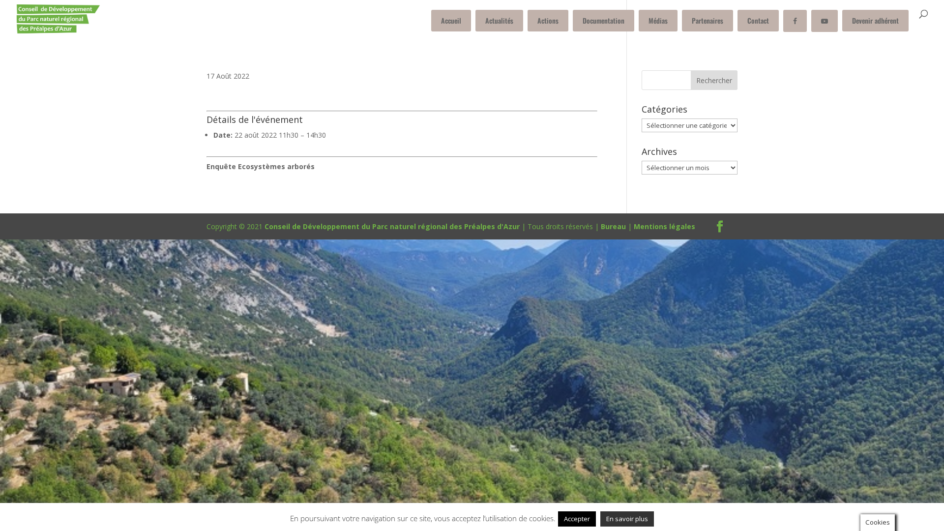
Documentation (603, 20)
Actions (548, 20)
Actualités (499, 20)
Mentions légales (664, 226)
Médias (658, 20)
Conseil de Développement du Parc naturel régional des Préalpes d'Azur (392, 226)
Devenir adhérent (875, 20)
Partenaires (707, 20)
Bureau (613, 226)
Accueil (451, 20)
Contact (758, 20)
